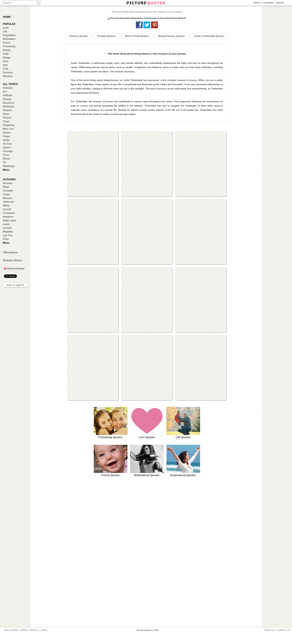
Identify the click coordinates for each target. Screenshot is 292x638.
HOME (7, 16)
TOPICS (257, 3)
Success (8, 72)
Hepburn (8, 216)
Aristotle (8, 190)
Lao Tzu (7, 235)
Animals (8, 87)
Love (6, 27)
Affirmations (10, 252)
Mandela (8, 231)
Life (5, 31)
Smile (6, 140)
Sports (7, 147)
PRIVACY (34, 630)
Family (7, 50)
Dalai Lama (9, 220)
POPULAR (9, 24)
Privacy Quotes (107, 36)
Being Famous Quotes (171, 36)
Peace (6, 136)
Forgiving (8, 125)
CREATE (280, 3)
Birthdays (8, 106)
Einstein (8, 183)
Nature (7, 132)
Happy (6, 57)
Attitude (7, 95)
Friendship (9, 46)
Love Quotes (147, 437)
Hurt (5, 61)
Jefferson (8, 201)
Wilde (6, 205)
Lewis (6, 224)
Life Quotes (183, 437)
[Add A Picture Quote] (15, 285)
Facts (6, 113)
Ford (5, 239)
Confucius (9, 212)
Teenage (8, 151)
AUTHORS (268, 3)
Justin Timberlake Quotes (209, 36)
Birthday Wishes (12, 260)
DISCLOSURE (11, 630)
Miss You (8, 128)
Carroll (7, 209)
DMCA (44, 630)
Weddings (9, 166)
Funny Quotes (110, 475)
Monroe (7, 198)
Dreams (7, 110)
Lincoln (7, 227)
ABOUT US (269, 630)
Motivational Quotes (147, 475)
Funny (6, 42)
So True (7, 143)
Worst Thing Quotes (137, 36)
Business (8, 102)
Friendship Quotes (110, 437)
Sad (5, 64)
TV (4, 162)
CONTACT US (283, 630)
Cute (5, 68)
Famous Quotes (78, 36)
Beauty (7, 99)
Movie (6, 158)
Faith (6, 53)
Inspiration (9, 35)
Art (5, 91)
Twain (6, 194)
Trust (6, 154)
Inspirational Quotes (183, 475)
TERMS (23, 630)
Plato (6, 186)
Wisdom (8, 76)
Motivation (9, 38)
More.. (6, 169)
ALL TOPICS (10, 84)
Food (6, 121)
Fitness (7, 117)
